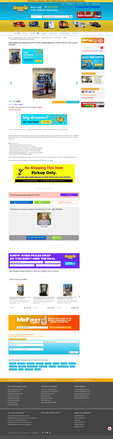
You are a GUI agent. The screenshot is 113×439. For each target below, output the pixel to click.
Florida (48, 363)
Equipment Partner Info (79, 418)
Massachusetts (33, 366)
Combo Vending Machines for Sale (82, 391)
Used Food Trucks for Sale (13, 391)
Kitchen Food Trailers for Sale (47, 393)
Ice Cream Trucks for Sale (13, 396)
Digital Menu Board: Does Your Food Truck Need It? (19, 424)
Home (63, 4)
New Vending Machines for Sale (81, 398)
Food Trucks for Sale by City (15, 380)
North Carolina (52, 271)
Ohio (72, 366)
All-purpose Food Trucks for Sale (15, 393)
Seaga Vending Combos (22, 271)
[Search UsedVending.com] (102, 48)
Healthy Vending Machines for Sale (82, 393)
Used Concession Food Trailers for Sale (50, 391)
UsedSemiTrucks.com (79, 426)
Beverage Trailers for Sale (46, 398)
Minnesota (43, 366)
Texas (21, 369)
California (21, 363)
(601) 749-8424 (57, 209)
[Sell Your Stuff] (87, 79)
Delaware (39, 363)
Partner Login (77, 420)
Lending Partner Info (79, 415)
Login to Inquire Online (89, 95)
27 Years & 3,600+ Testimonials (88, 7)
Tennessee (13, 369)
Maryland (22, 366)
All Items (24, 33)
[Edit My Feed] (38, 33)
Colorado (30, 363)
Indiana (64, 363)
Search (74, 352)
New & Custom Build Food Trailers (49, 389)
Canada (38, 369)
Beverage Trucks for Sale (13, 398)
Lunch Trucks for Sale (12, 404)
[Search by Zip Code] (71, 16)
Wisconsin (29, 369)
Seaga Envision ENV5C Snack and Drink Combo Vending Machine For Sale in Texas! (20, 298)
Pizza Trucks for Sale (12, 402)
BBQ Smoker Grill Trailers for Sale (48, 402)
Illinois (56, 363)
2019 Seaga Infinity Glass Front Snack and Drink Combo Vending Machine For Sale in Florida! (44, 298)
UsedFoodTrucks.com (79, 424)
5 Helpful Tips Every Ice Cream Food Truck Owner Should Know (22, 418)
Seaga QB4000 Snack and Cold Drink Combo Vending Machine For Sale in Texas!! (67, 298)
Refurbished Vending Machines (81, 396)
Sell (39, 7)
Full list (92, 68)
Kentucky (72, 363)
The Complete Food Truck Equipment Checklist (18, 415)
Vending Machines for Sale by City (83, 380)
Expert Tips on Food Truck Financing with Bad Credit (19, 422)
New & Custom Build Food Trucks (15, 389)
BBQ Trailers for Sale (45, 396)
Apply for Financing (65, 202)
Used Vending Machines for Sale (81, 389)
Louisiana (13, 366)
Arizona (12, 363)
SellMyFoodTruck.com (79, 422)
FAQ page (50, 160)
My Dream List (92, 61)
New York (52, 366)
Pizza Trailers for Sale (46, 400)
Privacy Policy (35, 432)
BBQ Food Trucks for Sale (13, 400)
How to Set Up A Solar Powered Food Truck (17, 420)
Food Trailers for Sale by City (48, 380)
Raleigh (44, 271)
